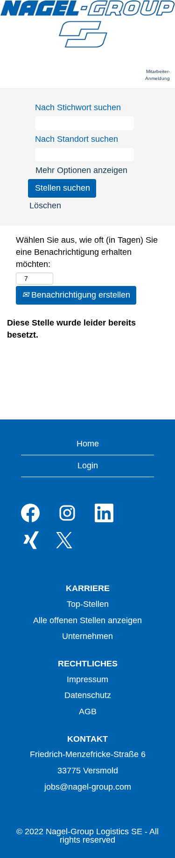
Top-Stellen (88, 604)
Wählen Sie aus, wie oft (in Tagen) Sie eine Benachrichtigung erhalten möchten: (87, 251)
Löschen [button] (45, 205)
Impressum (87, 679)
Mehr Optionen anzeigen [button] (81, 170)
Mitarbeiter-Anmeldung (157, 74)
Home (88, 443)
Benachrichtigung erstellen (79, 294)
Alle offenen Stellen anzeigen (87, 620)
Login (87, 465)
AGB (88, 711)
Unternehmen (87, 636)
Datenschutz (87, 695)
